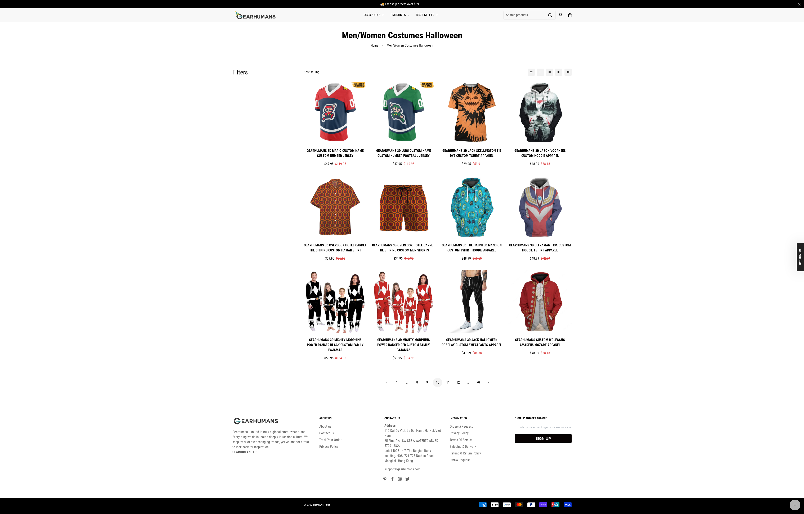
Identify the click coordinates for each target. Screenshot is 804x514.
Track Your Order (330, 440)
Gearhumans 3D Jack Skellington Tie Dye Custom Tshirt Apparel (471, 153)
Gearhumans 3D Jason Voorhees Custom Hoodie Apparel (540, 153)
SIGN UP (543, 438)
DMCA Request (460, 460)
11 (448, 382)
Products (398, 15)
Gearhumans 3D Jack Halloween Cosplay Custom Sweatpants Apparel (472, 342)
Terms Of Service (461, 440)
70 (478, 382)
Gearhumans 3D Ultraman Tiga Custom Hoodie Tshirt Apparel (540, 247)
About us (325, 426)
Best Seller (425, 15)
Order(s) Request (461, 426)
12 (458, 382)
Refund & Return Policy (465, 453)
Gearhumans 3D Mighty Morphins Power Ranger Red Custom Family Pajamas (403, 345)
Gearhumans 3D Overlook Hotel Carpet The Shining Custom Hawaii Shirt (335, 247)
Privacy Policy (328, 447)
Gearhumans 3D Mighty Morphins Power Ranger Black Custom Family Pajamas (335, 345)
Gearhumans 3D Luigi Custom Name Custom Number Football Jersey (403, 153)
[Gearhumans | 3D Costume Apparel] (256, 15)
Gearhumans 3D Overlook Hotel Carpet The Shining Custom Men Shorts (403, 247)
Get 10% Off (800, 257)
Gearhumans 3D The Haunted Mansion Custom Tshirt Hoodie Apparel (472, 247)
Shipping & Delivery (463, 447)
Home (374, 45)
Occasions (372, 15)
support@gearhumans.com (402, 469)
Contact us (326, 433)
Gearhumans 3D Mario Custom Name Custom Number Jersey (335, 153)
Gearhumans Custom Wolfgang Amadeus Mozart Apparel (540, 342)
